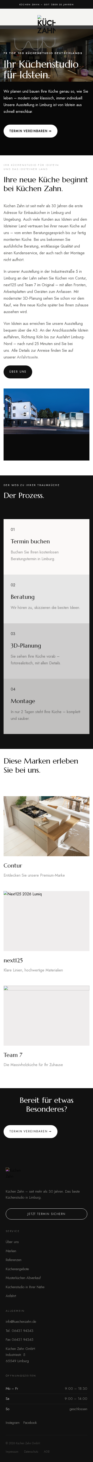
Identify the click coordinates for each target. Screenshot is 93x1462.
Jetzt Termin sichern (46, 1214)
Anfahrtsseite (27, 357)
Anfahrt (11, 1295)
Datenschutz (31, 1452)
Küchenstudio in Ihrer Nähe (25, 1287)
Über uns (12, 1241)
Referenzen (13, 1259)
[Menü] (11, 24)
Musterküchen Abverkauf (23, 1277)
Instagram (13, 1422)
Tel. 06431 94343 (19, 1330)
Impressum (12, 1452)
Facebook (30, 1422)
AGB (47, 1452)
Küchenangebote (17, 1269)
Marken (11, 1251)
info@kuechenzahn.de (21, 1321)
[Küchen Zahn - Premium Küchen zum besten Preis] (46, 24)
